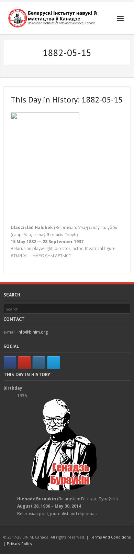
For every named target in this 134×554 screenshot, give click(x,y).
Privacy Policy (19, 543)
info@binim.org (33, 332)
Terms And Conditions (110, 537)
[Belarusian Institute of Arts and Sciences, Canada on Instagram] (38, 362)
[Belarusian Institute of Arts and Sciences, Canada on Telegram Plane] (53, 362)
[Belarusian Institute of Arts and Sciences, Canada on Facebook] (9, 362)
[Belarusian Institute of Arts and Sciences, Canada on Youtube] (24, 362)
